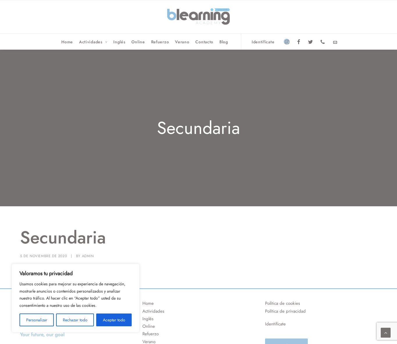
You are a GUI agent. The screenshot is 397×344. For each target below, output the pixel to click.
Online (138, 42)
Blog (223, 42)
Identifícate (263, 42)
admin (88, 256)
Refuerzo (160, 42)
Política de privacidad (285, 311)
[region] (76, 298)
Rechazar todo (75, 320)
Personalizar (36, 320)
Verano (182, 42)
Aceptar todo (114, 320)
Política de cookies (282, 303)
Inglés (119, 42)
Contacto (204, 42)
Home (67, 42)
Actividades (91, 42)
